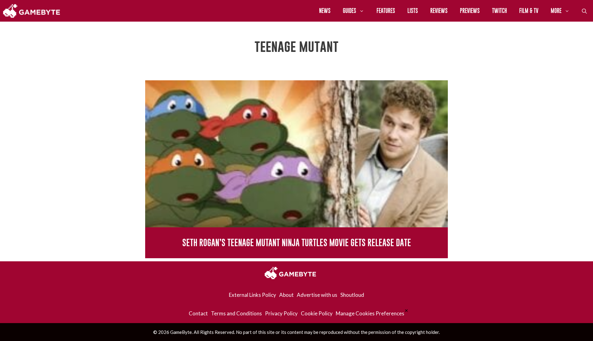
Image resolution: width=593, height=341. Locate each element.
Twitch (499, 10)
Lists (412, 10)
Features (385, 10)
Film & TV (528, 10)
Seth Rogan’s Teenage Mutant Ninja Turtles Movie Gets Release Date (296, 243)
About (286, 295)
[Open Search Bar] (584, 11)
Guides (349, 10)
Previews (470, 10)
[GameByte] (31, 11)
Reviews (439, 10)
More (556, 10)
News (324, 10)
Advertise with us (317, 295)
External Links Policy (252, 295)
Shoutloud (352, 295)
